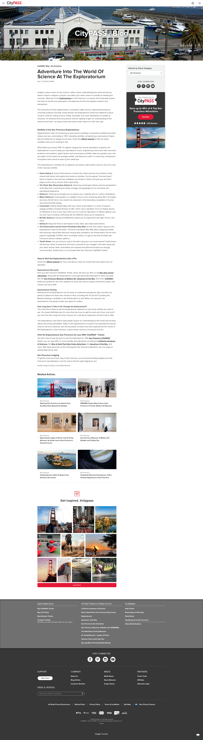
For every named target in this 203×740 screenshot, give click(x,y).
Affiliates (140, 680)
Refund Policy (80, 704)
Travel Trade (142, 676)
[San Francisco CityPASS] (145, 100)
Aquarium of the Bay (86, 279)
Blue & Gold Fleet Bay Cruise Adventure (68, 344)
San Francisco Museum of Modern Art (60, 279)
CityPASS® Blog (43, 66)
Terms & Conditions (112, 704)
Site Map (127, 704)
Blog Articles (75, 680)
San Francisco (56, 66)
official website (87, 139)
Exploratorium (66, 98)
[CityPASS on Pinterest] (97, 659)
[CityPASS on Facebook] (90, 659)
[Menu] (3, 3)
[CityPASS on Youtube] (112, 659)
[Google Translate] (101, 734)
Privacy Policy (95, 704)
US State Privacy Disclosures (59, 704)
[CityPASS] (14, 3)
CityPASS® (109, 279)
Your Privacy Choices (147, 704)
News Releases (110, 680)
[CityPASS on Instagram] (105, 659)
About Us (74, 676)
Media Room (109, 676)
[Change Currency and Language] (192, 3)
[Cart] (199, 3)
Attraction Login (143, 684)
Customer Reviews (78, 684)
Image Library (109, 684)
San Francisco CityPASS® (100, 338)
